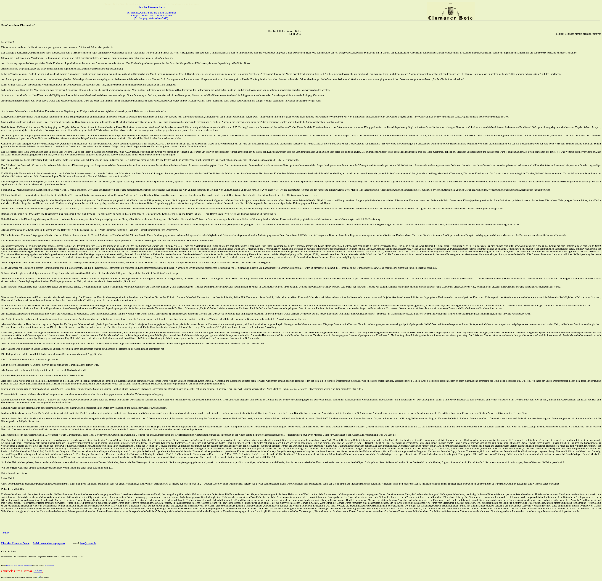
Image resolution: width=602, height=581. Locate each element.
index (38, 571)
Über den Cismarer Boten (15, 543)
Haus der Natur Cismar (25, 565)
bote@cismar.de (88, 543)
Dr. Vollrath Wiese (11, 565)
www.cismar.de (49, 565)
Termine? (6, 532)
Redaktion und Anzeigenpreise (49, 543)
